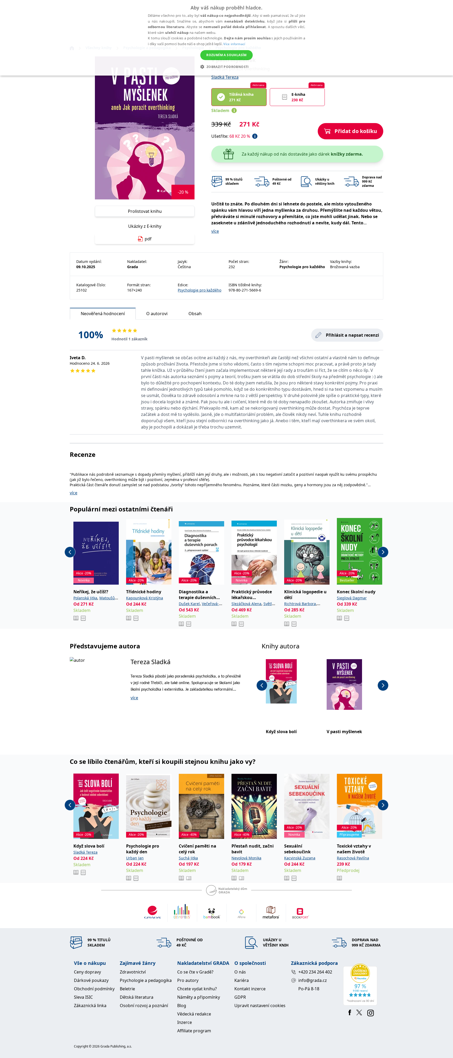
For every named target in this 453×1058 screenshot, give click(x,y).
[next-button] (383, 552)
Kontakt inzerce (250, 989)
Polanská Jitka (85, 597)
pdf (148, 239)
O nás (240, 972)
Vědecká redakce (194, 1014)
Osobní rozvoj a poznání (144, 1005)
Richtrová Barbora (300, 603)
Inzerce (184, 1022)
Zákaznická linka (90, 1005)
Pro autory (187, 980)
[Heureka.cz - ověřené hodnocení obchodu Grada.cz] (361, 985)
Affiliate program (194, 1031)
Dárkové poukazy (91, 980)
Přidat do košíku (356, 131)
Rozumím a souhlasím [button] (226, 55)
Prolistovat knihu (145, 211)
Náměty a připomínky (198, 997)
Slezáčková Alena (246, 603)
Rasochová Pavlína (353, 857)
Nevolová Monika (246, 857)
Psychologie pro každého (199, 290)
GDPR (240, 997)
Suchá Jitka (188, 857)
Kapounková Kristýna (144, 597)
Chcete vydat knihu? (197, 989)
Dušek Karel (189, 603)
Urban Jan (135, 857)
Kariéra (241, 980)
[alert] (226, 38)
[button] (226, 66)
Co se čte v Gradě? (195, 972)
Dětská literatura (136, 997)
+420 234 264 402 (315, 972)
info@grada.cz (312, 980)
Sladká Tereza (225, 77)
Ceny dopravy (87, 972)
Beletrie (127, 989)
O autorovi (157, 313)
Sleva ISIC (83, 997)
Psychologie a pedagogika (146, 980)
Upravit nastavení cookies (259, 1005)
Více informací (234, 44)
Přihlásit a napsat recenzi (352, 335)
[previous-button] (70, 552)
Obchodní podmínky (94, 989)
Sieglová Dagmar (352, 597)
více (215, 231)
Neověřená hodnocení (103, 313)
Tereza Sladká (150, 661)
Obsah (195, 313)
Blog (181, 1005)
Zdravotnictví (133, 972)
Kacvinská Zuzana (299, 857)
